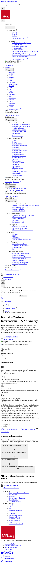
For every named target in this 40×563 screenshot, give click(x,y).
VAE (10, 522)
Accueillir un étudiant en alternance (23, 215)
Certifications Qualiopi (15, 515)
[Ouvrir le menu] (3, 20)
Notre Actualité (17, 247)
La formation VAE (18, 222)
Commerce (15, 147)
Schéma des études (18, 209)
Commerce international (19, 145)
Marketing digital (17, 168)
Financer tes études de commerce (22, 230)
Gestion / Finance (17, 50)
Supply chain (16, 173)
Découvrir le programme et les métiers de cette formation (18, 429)
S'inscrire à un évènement (20, 262)
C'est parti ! (23, 296)
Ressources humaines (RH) (20, 171)
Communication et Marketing (21, 126)
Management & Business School (19, 493)
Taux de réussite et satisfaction (21, 239)
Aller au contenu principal (9, 1)
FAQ (14, 249)
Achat (14, 140)
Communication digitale (19, 150)
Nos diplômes (13, 494)
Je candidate (5, 432)
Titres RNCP (16, 238)
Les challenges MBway (19, 244)
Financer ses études (14, 519)
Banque (14, 142)
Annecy (7, 311)
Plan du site (8, 549)
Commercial (16, 149)
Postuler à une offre (18, 260)
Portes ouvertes (8, 277)
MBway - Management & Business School (25, 205)
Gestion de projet (17, 157)
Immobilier (15, 159)
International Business (19, 53)
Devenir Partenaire (18, 218)
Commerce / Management (20, 46)
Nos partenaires (13, 500)
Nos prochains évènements (20, 245)
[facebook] (2, 553)
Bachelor (15, 234)
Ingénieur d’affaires (18, 163)
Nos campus (12, 496)
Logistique (15, 164)
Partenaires (15, 220)
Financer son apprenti (19, 217)
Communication (17, 48)
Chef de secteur (17, 144)
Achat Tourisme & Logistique (21, 43)
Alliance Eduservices (18, 211)
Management (16, 166)
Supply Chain (16, 133)
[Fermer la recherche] (3, 285)
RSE (13, 169)
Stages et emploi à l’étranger (17, 188)
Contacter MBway (18, 255)
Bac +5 (14, 36)
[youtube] (7, 553)
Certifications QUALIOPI (20, 207)
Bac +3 (14, 34)
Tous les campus (10, 308)
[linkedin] (10, 553)
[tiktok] (13, 553)
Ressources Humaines (19, 131)
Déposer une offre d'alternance (21, 257)
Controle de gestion (18, 154)
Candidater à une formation (20, 253)
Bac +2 (14, 32)
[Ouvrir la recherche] (3, 282)
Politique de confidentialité (13, 545)
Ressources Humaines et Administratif (24, 55)
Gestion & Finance (18, 128)
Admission (12, 513)
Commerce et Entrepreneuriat (21, 124)
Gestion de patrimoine (19, 156)
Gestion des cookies (11, 547)
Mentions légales (10, 544)
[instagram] (4, 553)
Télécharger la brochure (19, 264)
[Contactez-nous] (2, 299)
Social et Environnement (19, 56)
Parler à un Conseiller (19, 258)
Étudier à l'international (16, 190)
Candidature (7, 279)
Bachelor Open (17, 44)
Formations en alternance (20, 228)
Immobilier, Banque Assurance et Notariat (25, 51)
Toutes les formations (15, 510)
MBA (14, 236)
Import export (16, 161)
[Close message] (3, 8)
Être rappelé (7, 301)
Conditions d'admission (19, 226)
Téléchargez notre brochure (11, 274)
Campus (7, 67)
